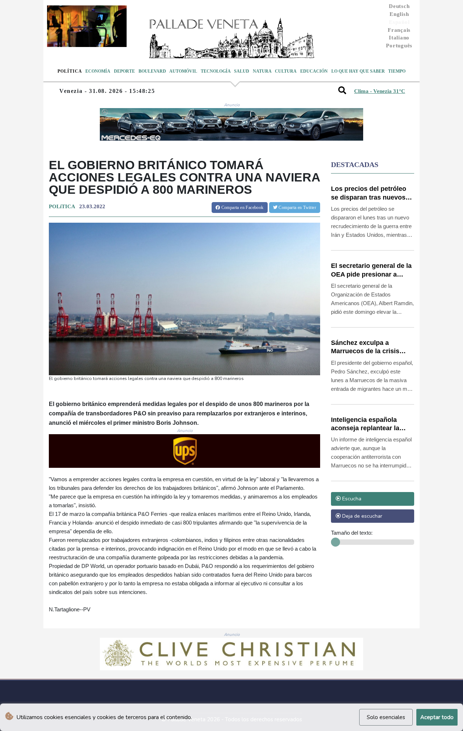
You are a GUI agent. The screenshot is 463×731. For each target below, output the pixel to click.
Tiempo (396, 71)
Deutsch (399, 6)
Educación (314, 71)
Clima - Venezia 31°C (379, 91)
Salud (241, 71)
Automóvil (183, 71)
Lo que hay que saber (358, 71)
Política (70, 71)
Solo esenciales (386, 717)
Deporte (124, 71)
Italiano (399, 37)
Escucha (351, 498)
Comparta (241, 207)
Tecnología (216, 71)
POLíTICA (62, 206)
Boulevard (152, 71)
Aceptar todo (437, 717)
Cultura (286, 71)
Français (399, 30)
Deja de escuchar (361, 516)
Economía (97, 71)
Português (399, 45)
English (399, 14)
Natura (262, 71)
